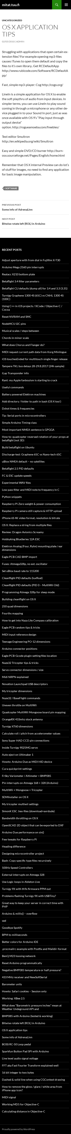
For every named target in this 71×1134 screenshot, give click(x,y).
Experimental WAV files (16, 482)
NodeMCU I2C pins (14, 323)
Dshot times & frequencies (18, 408)
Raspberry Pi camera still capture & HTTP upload (32, 511)
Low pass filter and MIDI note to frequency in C (30, 489)
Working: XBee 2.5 (13, 998)
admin (20, 41)
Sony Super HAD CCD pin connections (25, 740)
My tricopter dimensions (17, 691)
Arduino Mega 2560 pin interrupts (23, 267)
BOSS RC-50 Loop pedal (16, 1044)
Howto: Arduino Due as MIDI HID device (27, 761)
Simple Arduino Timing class (19, 422)
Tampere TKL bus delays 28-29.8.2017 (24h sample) (33, 366)
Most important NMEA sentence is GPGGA (28, 429)
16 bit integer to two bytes (18, 1072)
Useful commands (13, 387)
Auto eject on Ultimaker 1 (17, 754)
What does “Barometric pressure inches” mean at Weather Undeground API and (32, 1007)
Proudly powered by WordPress (18, 1129)
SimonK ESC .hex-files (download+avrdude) (28, 811)
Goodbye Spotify (12, 927)
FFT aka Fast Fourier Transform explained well (30, 1065)
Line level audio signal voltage (20, 1058)
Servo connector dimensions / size (22, 669)
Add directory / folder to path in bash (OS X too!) (31, 401)
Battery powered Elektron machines (24, 394)
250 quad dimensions (15, 606)
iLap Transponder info (15, 373)
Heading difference (13, 846)
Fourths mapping (12, 613)
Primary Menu (66, 4)
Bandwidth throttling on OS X (20, 818)
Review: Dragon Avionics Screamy (24, 532)
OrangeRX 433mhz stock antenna (22, 719)
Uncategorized (12, 20)
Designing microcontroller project (23, 853)
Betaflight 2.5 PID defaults (18, 468)
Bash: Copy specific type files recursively (26, 860)
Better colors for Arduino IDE (20, 941)
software (11, 188)
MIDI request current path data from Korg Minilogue (34, 352)
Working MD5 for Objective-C (20, 1104)
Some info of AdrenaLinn (17, 207)
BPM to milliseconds (14, 934)
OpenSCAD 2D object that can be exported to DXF (33, 825)
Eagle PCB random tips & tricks (21, 627)
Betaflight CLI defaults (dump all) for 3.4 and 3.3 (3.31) (34, 288)
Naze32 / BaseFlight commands (21, 698)
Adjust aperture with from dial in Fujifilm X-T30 (31, 260)
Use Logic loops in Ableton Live (21, 881)
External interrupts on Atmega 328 (23, 874)
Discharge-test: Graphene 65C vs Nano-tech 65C (32, 454)
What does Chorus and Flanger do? (23, 345)
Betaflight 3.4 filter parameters (20, 281)
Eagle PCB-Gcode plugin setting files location (29, 655)
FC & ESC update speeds (17, 475)
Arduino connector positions (19, 648)
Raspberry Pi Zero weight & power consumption (31, 503)
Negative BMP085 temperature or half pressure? (31, 970)
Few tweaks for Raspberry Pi (19, 839)
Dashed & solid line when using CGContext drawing (33, 1079)
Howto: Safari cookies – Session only (24, 991)
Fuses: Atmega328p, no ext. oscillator (25, 564)
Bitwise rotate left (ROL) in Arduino (23, 221)
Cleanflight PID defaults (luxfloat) (22, 578)
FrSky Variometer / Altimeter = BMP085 (26, 775)
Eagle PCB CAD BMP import (19, 556)
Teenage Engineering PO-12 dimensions (26, 641)
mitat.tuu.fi (11, 5)
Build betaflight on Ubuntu (18, 447)
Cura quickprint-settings (17, 768)
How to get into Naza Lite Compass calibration (30, 620)
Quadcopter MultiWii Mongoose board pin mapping (33, 712)
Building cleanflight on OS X (19, 599)
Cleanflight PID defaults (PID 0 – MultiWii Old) (30, 585)
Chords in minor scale (15, 337)
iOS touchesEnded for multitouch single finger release (34, 359)
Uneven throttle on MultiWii (19, 705)
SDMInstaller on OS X (15, 797)
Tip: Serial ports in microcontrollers (24, 415)
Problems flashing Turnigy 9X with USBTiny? (29, 896)
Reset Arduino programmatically (22, 963)
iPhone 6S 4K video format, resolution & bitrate (31, 518)
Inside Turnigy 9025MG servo (20, 747)
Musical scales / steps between (20, 330)
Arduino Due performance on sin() (23, 832)
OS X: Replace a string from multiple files (27, 525)
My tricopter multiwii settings (20, 804)
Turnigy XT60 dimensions (17, 726)
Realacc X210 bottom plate (18, 274)
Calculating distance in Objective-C (23, 1111)
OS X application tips (14, 1030)
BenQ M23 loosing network (19, 956)
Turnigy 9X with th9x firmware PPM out (26, 888)
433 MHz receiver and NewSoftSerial (24, 977)
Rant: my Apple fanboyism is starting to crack (29, 380)
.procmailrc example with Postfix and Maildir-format (34, 949)
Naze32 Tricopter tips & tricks (20, 662)
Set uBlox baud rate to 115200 (20, 571)
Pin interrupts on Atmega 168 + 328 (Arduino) (30, 783)
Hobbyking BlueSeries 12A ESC (21, 539)
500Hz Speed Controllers (17, 867)
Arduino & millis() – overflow (19, 913)
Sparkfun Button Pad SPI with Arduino (25, 1051)
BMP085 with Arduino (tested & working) (27, 1016)
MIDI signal (9, 1097)
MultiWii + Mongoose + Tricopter (22, 790)
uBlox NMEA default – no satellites (23, 461)
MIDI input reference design (19, 634)
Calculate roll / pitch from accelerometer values (31, 733)
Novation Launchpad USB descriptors (25, 684)
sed (4, 920)
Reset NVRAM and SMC (16, 316)
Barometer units (12, 984)
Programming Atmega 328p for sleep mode (28, 592)
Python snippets (12, 496)
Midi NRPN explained (15, 677)
